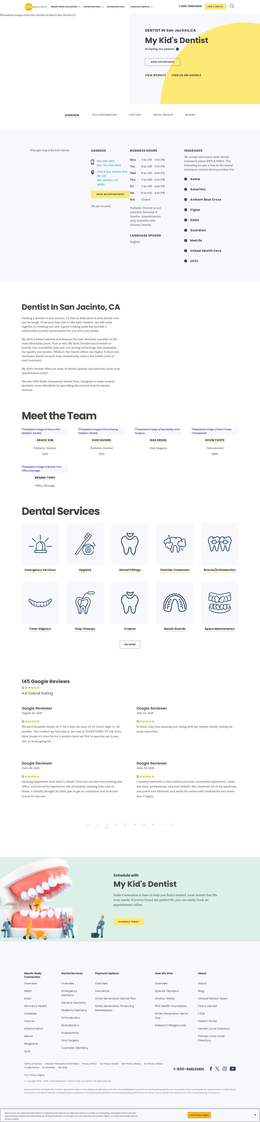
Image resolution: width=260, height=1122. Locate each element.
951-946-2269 (105, 160)
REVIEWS (190, 115)
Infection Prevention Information (62, 1064)
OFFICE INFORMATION (104, 115)
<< (88, 824)
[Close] (255, 1114)
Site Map (62, 1067)
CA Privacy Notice (109, 1064)
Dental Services (92, 6)
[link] (72, 115)
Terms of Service (33, 1064)
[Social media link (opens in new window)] (211, 1069)
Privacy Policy (89, 1064)
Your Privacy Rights (34, 1075)
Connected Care (116, 6)
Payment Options (140, 6)
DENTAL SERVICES (163, 115)
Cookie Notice (31, 1067)
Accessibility (48, 1067)
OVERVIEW (72, 115)
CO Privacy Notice (153, 1064)
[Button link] (232, 7)
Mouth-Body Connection (64, 6)
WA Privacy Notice (131, 1064)
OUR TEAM (135, 115)
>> (172, 824)
